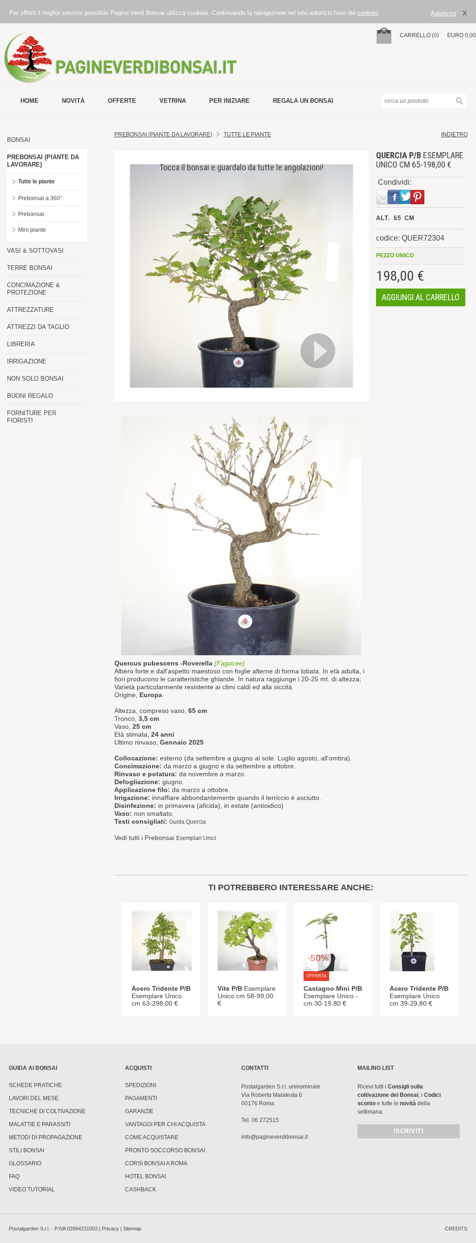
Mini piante (32, 230)
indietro (454, 134)
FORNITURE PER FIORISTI (31, 417)
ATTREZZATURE (30, 309)
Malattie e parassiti (39, 1124)
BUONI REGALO (30, 395)
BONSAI (18, 139)
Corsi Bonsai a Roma (156, 1163)
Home (29, 100)
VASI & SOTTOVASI (35, 250)
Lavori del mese (34, 1098)
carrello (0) (419, 35)
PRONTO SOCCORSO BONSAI (165, 1150)
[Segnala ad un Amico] (381, 203)
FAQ (14, 1176)
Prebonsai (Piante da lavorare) (163, 134)
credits (456, 1228)
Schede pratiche (35, 1085)
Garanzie (139, 1111)
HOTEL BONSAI (145, 1176)
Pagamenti (141, 1098)
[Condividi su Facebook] (392, 203)
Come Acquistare (151, 1137)
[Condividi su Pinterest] (415, 203)
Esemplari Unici (196, 838)
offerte (122, 100)
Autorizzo (443, 13)
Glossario (25, 1163)
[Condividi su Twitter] (404, 203)
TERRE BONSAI (30, 267)
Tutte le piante (36, 181)
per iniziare (229, 100)
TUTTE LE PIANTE (247, 134)
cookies (367, 12)
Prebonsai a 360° (40, 198)
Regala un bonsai (303, 100)
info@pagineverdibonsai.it (274, 1137)
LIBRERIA (21, 344)
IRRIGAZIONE (26, 361)
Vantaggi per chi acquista (165, 1124)
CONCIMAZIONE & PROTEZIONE (33, 289)
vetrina (172, 100)
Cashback (140, 1189)
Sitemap (132, 1228)
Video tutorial (32, 1189)
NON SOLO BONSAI (35, 378)
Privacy (110, 1228)
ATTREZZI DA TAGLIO (38, 326)
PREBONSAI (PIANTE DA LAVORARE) (43, 161)
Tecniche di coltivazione (47, 1111)
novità (73, 100)
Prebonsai (31, 214)
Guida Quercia (187, 822)
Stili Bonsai (26, 1150)
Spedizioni (140, 1085)
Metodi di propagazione (45, 1137)
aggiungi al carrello (421, 297)
